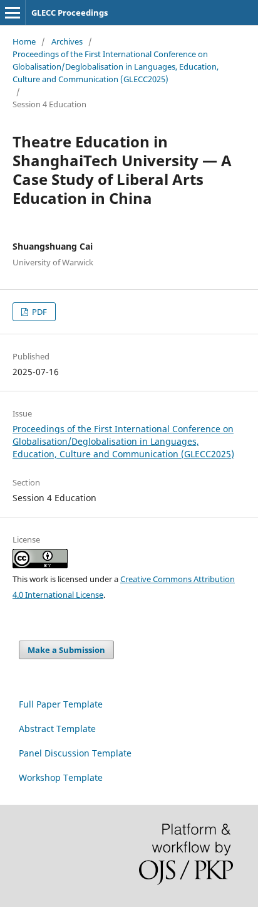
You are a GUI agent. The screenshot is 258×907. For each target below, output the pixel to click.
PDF (38, 311)
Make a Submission (66, 649)
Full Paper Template (61, 704)
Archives (67, 41)
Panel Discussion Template (75, 753)
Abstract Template (57, 729)
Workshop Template (61, 777)
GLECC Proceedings (69, 12)
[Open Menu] (12, 12)
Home (24, 41)
